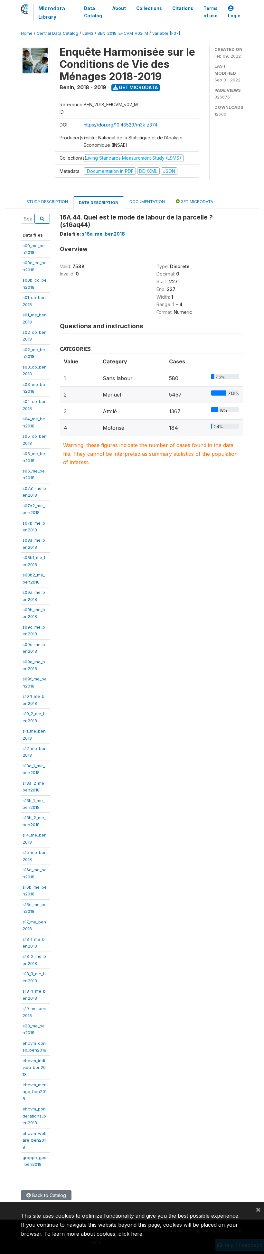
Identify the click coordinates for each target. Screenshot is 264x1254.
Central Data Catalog (57, 33)
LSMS (87, 33)
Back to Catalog (48, 1195)
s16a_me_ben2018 (103, 234)
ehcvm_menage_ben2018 (35, 1091)
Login (234, 15)
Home (27, 33)
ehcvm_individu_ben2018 (34, 1067)
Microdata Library (51, 12)
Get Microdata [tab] (196, 201)
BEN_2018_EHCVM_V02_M (123, 33)
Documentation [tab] (147, 201)
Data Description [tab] (98, 202)
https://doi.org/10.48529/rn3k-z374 (120, 124)
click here (130, 1234)
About (119, 8)
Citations (182, 8)
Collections (149, 8)
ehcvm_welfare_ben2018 (35, 1140)
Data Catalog (93, 12)
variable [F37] (166, 33)
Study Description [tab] (47, 201)
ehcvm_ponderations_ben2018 (34, 1115)
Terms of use (210, 12)
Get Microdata (138, 87)
